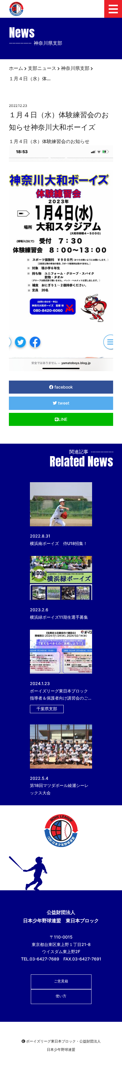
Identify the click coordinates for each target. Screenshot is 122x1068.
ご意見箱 (61, 981)
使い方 (61, 996)
